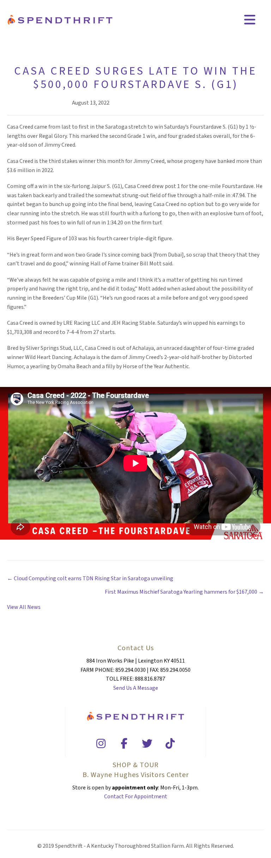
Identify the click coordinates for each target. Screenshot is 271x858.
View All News (24, 607)
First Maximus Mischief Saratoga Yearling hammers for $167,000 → (184, 592)
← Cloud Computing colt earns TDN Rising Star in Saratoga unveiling (90, 578)
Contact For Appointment (135, 796)
